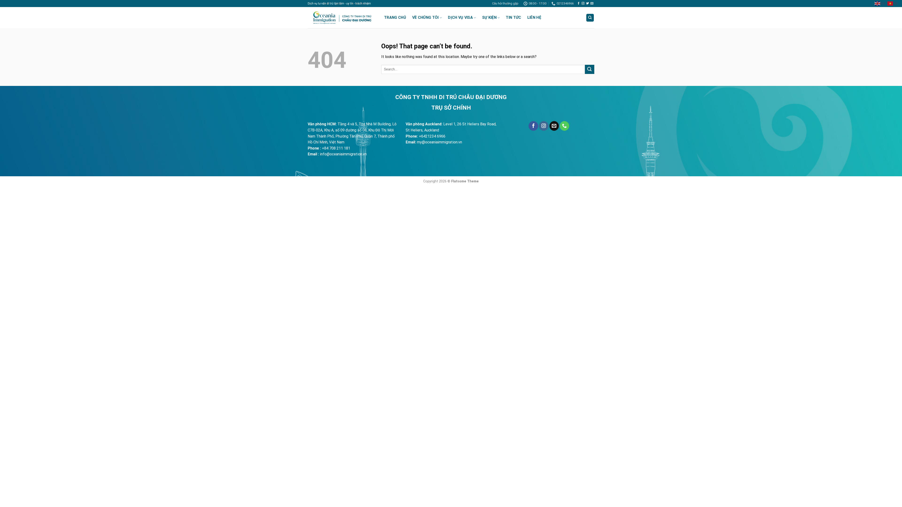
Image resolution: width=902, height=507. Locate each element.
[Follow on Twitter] (587, 3)
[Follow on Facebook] (578, 3)
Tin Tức (513, 17)
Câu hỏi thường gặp (505, 3)
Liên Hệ (534, 17)
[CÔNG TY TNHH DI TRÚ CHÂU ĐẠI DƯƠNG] (342, 17)
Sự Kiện (489, 17)
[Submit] (589, 69)
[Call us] (564, 126)
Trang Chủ (395, 17)
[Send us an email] (592, 3)
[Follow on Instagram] (583, 3)
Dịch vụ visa (460, 17)
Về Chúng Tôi (425, 17)
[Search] (590, 18)
